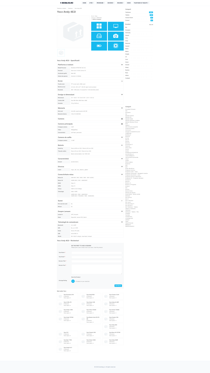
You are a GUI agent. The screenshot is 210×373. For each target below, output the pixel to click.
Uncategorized (129, 218)
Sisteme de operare (130, 192)
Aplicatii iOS (128, 117)
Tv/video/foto (128, 216)
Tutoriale (127, 215)
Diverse (127, 141)
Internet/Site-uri (129, 154)
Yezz (64, 291)
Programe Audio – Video (131, 171)
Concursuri (128, 130)
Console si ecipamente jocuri (132, 131)
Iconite (127, 151)
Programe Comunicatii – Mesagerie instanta (136, 173)
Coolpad (127, 78)
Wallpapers (128, 224)
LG (126, 56)
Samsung (127, 32)
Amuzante (128, 112)
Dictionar (127, 136)
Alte (126, 110)
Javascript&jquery (129, 155)
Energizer (127, 30)
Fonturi (127, 149)
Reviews (110, 3)
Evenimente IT (129, 144)
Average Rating (63, 280)
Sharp (126, 67)
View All (151, 24)
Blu (126, 27)
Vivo (126, 38)
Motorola (127, 43)
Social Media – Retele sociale (132, 194)
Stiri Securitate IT (129, 203)
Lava (126, 59)
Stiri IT (127, 199)
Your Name (62, 252)
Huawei (127, 46)
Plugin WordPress (129, 168)
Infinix (127, 75)
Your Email (62, 256)
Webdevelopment (129, 226)
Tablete (138, 15)
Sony (126, 40)
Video (129, 3)
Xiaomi (127, 35)
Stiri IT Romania (129, 200)
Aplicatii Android (129, 115)
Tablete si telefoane (130, 208)
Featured (127, 146)
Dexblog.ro (128, 135)
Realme (127, 70)
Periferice (127, 163)
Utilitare (127, 219)
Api (126, 114)
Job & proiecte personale (131, 157)
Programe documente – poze (132, 175)
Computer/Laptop (129, 128)
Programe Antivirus (130, 170)
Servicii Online (129, 191)
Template (127, 213)
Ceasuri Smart (138, 17)
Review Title (62, 261)
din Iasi (127, 138)
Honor (127, 62)
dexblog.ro (67, 3)
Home (84, 3)
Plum (126, 72)
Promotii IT (128, 179)
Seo (126, 187)
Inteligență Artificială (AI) (131, 152)
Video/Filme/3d (129, 223)
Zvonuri (138, 20)
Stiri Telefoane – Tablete (131, 207)
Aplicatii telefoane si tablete (132, 120)
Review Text (62, 265)
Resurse (120, 3)
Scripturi (127, 186)
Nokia (126, 48)
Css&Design (128, 133)
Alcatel (127, 64)
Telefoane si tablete (140, 3)
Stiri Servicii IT (128, 205)
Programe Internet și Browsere (133, 176)
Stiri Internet (128, 197)
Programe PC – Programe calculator (134, 178)
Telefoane (99, 17)
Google (127, 54)
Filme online (128, 147)
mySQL (127, 160)
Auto (126, 123)
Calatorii (127, 125)
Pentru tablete (129, 162)
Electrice (127, 143)
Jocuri (126, 159)
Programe (100, 3)
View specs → (67, 297)
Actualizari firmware (130, 109)
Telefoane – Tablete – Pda (132, 211)
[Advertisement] (139, 92)
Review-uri (128, 183)
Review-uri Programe (130, 184)
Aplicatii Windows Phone (131, 122)
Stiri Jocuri (128, 202)
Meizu (127, 51)
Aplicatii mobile (129, 119)
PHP (126, 165)
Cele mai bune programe (131, 126)
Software (127, 195)
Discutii (127, 139)
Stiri (91, 3)
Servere (127, 189)
